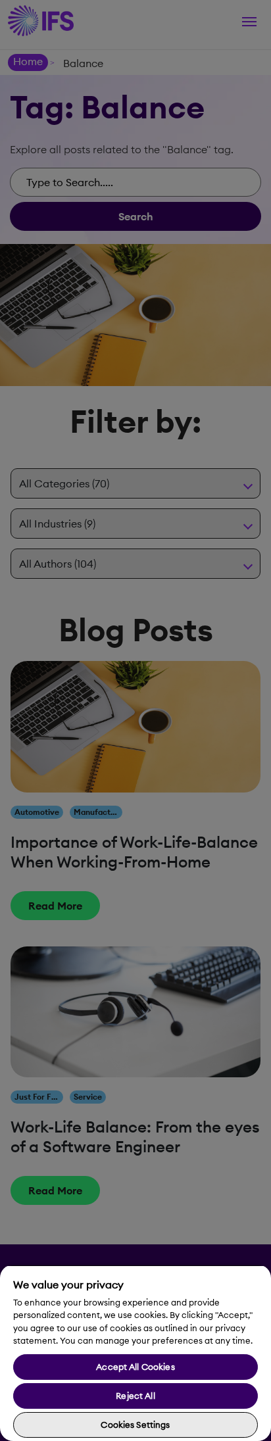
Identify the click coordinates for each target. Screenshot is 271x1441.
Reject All (135, 1395)
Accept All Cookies (135, 1366)
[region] (135, 1353)
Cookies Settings (135, 1424)
